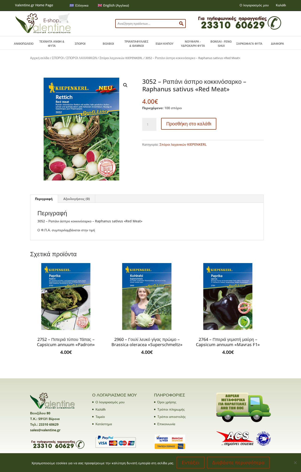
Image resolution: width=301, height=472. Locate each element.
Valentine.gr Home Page (34, 5)
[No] (295, 462)
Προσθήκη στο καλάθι (188, 123)
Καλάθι (281, 5)
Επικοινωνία (166, 424)
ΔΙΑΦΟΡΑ (277, 43)
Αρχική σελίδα (39, 58)
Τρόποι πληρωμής (171, 409)
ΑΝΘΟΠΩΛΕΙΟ (23, 43)
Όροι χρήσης (166, 402)
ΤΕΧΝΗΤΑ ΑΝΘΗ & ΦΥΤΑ (51, 44)
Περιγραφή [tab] (44, 198)
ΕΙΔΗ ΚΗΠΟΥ (165, 43)
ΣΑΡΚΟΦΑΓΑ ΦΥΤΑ (249, 43)
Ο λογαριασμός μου (254, 5)
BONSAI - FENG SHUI (221, 44)
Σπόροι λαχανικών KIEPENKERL (121, 58)
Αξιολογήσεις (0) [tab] (76, 198)
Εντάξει (190, 462)
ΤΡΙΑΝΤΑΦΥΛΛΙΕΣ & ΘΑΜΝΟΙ (136, 44)
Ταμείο (100, 416)
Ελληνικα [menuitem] (81, 5)
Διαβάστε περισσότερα (238, 462)
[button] (125, 85)
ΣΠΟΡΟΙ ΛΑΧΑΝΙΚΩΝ (81, 58)
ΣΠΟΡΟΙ (80, 43)
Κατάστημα (103, 424)
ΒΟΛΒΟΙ (108, 43)
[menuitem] (79, 5)
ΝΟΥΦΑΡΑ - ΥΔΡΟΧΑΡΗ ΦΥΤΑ (193, 44)
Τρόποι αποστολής (171, 416)
